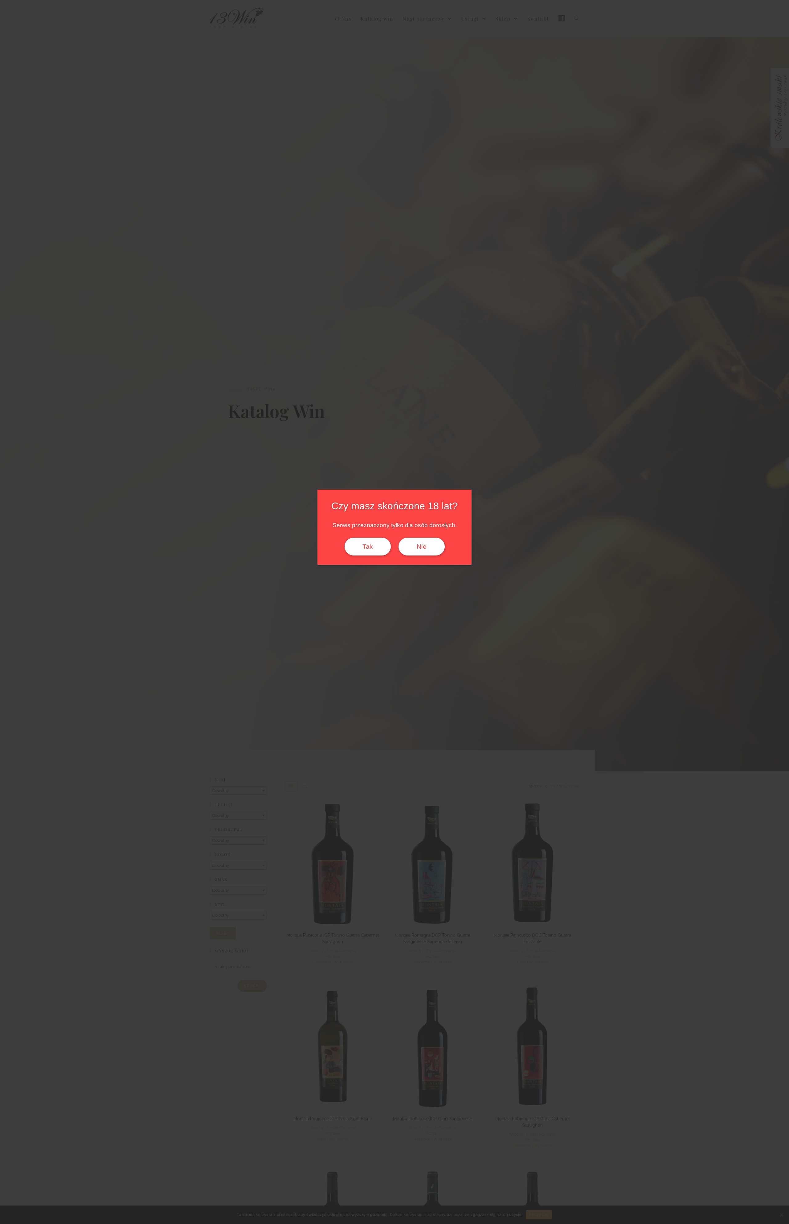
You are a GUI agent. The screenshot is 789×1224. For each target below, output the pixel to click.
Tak (367, 546)
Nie (422, 546)
